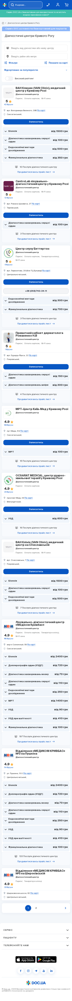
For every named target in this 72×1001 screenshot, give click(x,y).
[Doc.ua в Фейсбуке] (21, 971)
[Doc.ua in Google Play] (47, 959)
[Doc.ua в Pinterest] (51, 971)
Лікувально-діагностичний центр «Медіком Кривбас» (40, 623)
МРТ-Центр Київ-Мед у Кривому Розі (42, 409)
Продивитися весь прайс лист (34, 172)
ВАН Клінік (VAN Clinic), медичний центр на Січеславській (39, 543)
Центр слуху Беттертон (32, 249)
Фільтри (13, 63)
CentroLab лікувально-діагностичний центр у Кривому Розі (42, 183)
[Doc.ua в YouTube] (44, 971)
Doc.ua (7, 989)
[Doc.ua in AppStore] (25, 959)
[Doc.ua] (5, 5)
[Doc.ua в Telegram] (36, 971)
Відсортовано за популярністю (36, 70)
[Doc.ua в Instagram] (28, 971)
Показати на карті (58, 63)
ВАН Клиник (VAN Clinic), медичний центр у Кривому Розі (40, 89)
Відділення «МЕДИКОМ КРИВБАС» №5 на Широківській (40, 872)
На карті (41, 110)
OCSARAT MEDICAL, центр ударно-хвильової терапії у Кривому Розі (40, 477)
